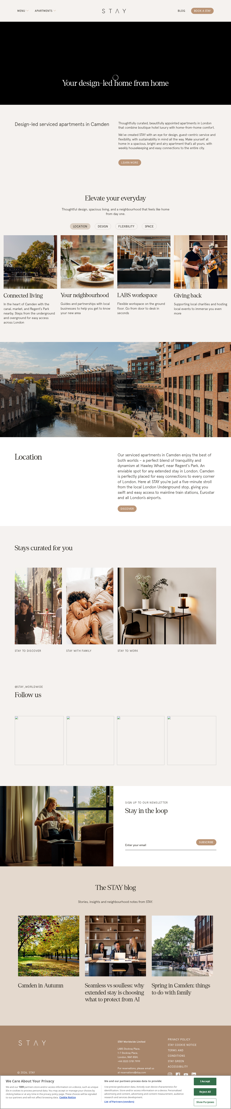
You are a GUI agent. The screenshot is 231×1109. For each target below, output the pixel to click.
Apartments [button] (44, 10)
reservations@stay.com (133, 1072)
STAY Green (176, 1061)
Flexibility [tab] (126, 226)
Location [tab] (80, 226)
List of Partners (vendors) (119, 1101)
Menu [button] (21, 10)
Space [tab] (149, 226)
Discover (127, 508)
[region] (115, 1092)
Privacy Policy (179, 1039)
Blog (181, 10)
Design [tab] (103, 226)
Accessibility (178, 1066)
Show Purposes (205, 1102)
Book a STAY (202, 10)
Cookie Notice (67, 1097)
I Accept (205, 1081)
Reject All (205, 1091)
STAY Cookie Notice (182, 1045)
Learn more (129, 162)
